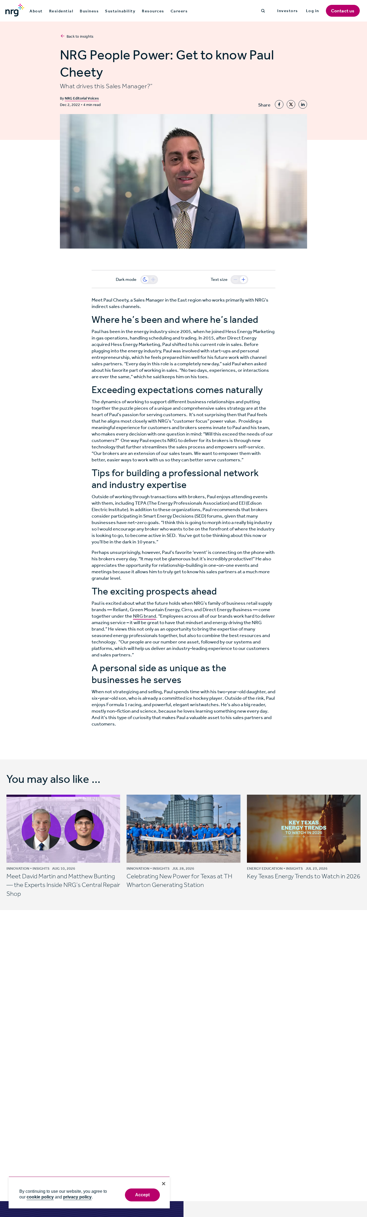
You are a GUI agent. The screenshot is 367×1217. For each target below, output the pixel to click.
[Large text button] (243, 279)
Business (89, 11)
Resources (153, 11)
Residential (61, 11)
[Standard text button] (235, 279)
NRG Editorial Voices (82, 98)
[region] (89, 1192)
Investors (287, 10)
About (36, 11)
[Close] (163, 1183)
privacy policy (77, 1197)
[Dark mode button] (145, 279)
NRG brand (144, 616)
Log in (312, 10)
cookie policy (40, 1197)
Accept (142, 1195)
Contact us (343, 11)
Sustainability (120, 11)
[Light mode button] (153, 279)
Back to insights (80, 36)
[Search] (263, 10)
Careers (179, 11)
